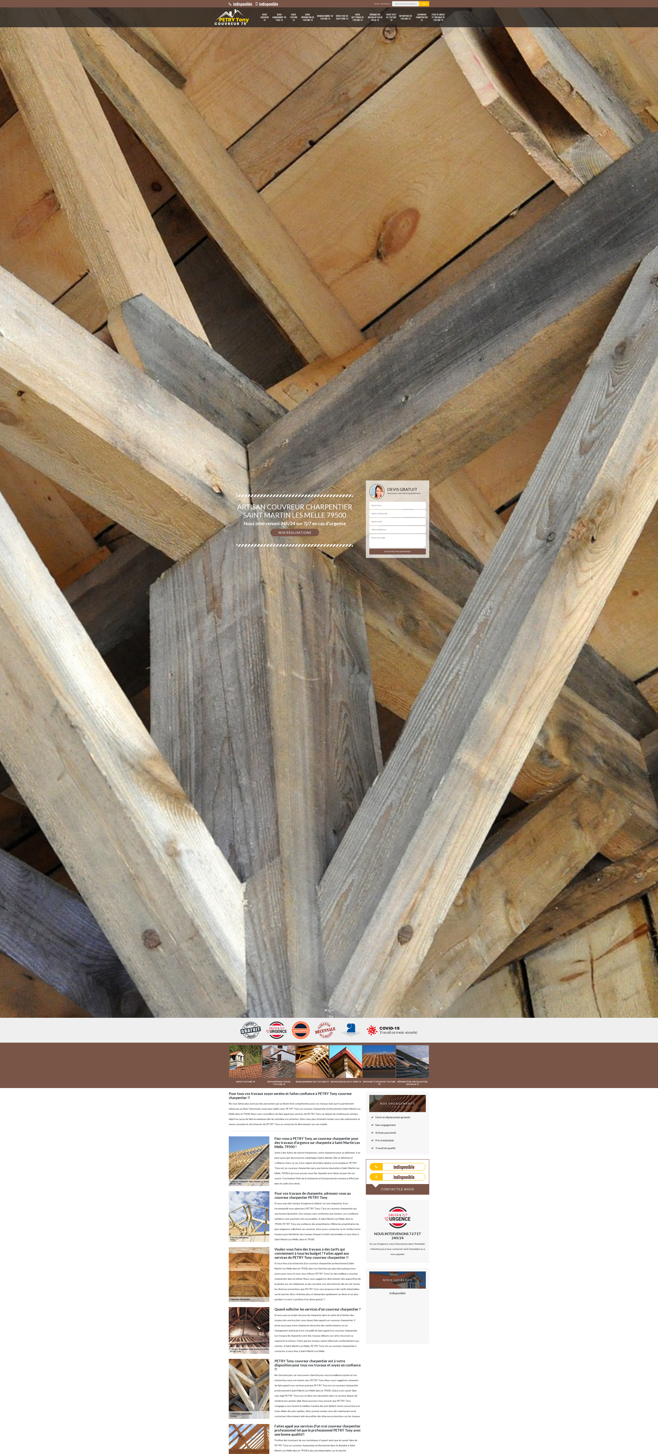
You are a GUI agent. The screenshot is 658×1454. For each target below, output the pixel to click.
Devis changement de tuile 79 (279, 17)
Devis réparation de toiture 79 (307, 17)
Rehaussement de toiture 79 (325, 17)
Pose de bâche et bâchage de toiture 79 (438, 17)
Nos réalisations (294, 532)
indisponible (242, 4)
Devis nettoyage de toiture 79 (357, 17)
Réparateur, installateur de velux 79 (375, 17)
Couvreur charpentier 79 (422, 17)
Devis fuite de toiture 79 (391, 17)
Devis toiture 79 (293, 17)
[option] (329, 581)
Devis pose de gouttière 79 (342, 17)
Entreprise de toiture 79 (405, 17)
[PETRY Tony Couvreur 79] (231, 17)
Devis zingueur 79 (264, 17)
